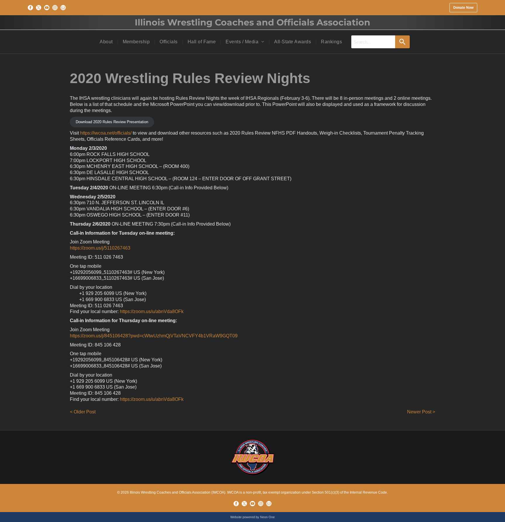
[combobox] (373, 41)
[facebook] (30, 7)
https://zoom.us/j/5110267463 (100, 247)
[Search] (402, 41)
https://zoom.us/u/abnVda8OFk (152, 311)
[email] (63, 7)
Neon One (267, 517)
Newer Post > (421, 411)
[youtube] (46, 7)
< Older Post (83, 411)
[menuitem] (106, 42)
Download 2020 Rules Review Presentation (112, 122)
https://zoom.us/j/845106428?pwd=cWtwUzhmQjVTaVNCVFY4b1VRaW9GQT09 (154, 335)
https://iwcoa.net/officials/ (106, 132)
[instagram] (55, 7)
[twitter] (38, 7)
